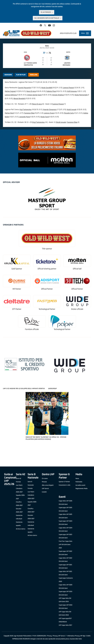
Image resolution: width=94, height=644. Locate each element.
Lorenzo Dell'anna (11, 95)
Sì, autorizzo (46, 12)
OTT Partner (16, 309)
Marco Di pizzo (31, 91)
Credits (88, 636)
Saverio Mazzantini (24, 87)
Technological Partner (47, 309)
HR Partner (16, 289)
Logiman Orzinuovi (66, 64)
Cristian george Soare (34, 95)
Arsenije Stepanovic (50, 109)
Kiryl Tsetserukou (25, 109)
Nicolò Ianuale (71, 109)
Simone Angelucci (58, 95)
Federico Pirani (51, 91)
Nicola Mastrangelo (81, 95)
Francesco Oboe (29, 113)
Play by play (21, 75)
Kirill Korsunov (72, 91)
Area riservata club (68, 33)
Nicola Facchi (44, 117)
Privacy (49, 636)
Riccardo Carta (69, 113)
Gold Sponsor (17, 269)
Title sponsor (47, 248)
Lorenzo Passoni (68, 87)
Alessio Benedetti (19, 98)
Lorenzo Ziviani (49, 113)
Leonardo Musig (24, 117)
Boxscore (8, 75)
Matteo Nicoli (9, 113)
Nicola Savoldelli (47, 87)
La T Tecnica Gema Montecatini (30, 64)
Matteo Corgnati (10, 91)
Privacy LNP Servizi (59, 636)
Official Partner (47, 289)
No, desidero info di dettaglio (46, 18)
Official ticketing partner (47, 269)
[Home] (27, 33)
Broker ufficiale (77, 309)
